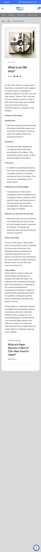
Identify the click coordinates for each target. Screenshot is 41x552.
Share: (10, 76)
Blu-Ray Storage (32, 15)
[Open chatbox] (36, 548)
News (8, 21)
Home (3, 15)
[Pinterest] (20, 76)
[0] (37, 8)
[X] (17, 76)
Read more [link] (11, 359)
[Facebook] (14, 76)
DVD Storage (21, 15)
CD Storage (11, 15)
